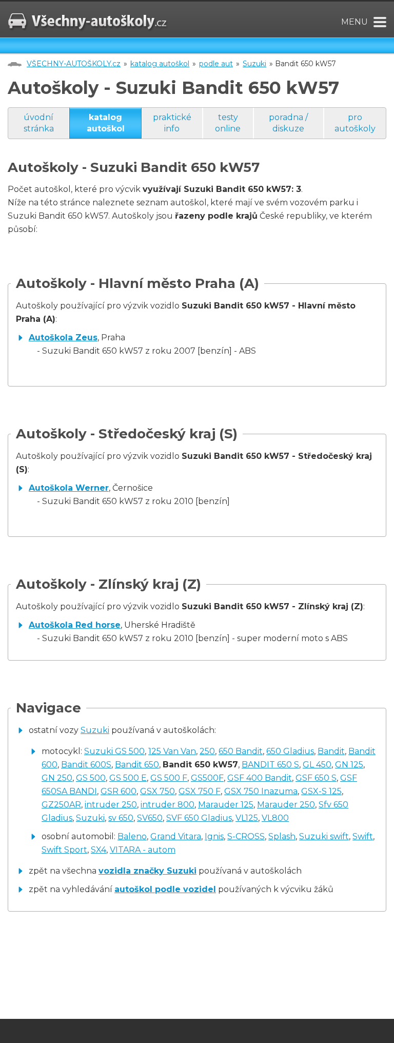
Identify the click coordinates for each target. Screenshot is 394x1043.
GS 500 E (128, 778)
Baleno (132, 836)
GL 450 (317, 764)
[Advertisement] (128, 966)
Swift (362, 836)
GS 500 (91, 778)
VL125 (246, 818)
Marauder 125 (225, 804)
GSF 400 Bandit (259, 778)
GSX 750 (157, 791)
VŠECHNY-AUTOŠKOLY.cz (74, 63)
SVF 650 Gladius (199, 818)
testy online (228, 122)
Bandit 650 (137, 764)
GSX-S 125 (321, 791)
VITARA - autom (142, 850)
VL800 (275, 818)
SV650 (150, 818)
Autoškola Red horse (75, 625)
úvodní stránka (39, 122)
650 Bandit (241, 751)
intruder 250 (111, 804)
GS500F (207, 778)
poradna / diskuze (288, 122)
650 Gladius (290, 751)
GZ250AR (61, 804)
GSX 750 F (200, 791)
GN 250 (57, 778)
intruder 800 (167, 804)
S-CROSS (246, 836)
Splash (282, 836)
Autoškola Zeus (63, 337)
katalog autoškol (159, 63)
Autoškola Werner (69, 488)
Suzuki (254, 63)
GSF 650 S (316, 778)
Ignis (214, 836)
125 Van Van (172, 751)
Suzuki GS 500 (114, 751)
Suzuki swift (324, 836)
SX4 (98, 850)
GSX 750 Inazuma (261, 791)
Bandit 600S (86, 764)
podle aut (216, 63)
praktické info (172, 122)
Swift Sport (64, 850)
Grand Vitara (175, 836)
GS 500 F (168, 778)
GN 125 (349, 764)
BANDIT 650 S (270, 764)
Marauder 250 (286, 804)
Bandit (331, 751)
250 (207, 751)
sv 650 (120, 818)
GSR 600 (118, 791)
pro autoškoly (355, 122)
